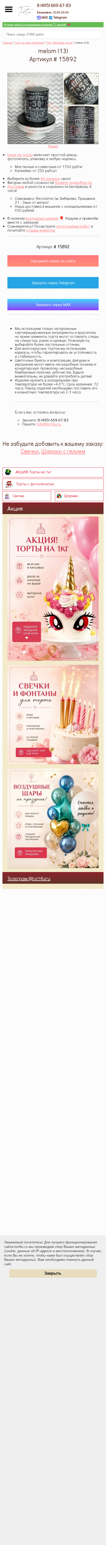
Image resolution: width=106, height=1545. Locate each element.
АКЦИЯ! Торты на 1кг (33, 471)
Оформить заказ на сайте (53, 260)
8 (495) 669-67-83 (54, 5)
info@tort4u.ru (49, 423)
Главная (7, 42)
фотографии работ (73, 226)
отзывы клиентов (40, 230)
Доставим (15, 186)
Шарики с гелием (63, 451)
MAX (44, 17)
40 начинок (50, 178)
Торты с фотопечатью (35, 483)
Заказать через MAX (53, 304)
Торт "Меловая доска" (59, 42)
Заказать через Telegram (53, 282)
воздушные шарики (42, 218)
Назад (53, 146)
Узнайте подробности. (73, 182)
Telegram (60, 17)
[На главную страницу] (26, 9)
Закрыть (52, 1273)
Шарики (71, 495)
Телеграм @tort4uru (28, 878)
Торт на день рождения (29, 42)
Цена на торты (20, 154)
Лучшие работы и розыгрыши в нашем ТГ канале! (35, 24)
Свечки (30, 451)
